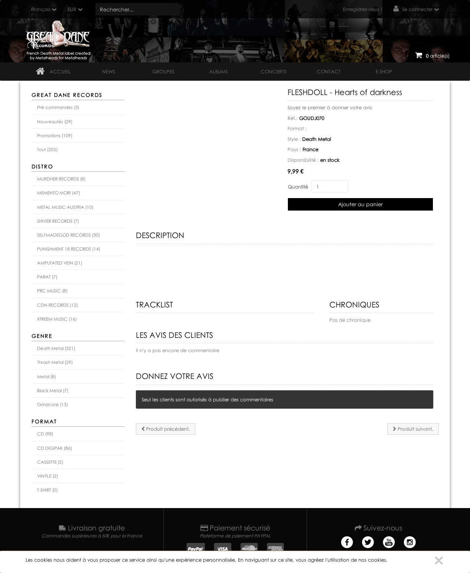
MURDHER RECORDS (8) (61, 179)
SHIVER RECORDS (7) (58, 221)
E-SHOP (384, 71)
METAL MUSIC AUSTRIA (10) (65, 207)
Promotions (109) (54, 135)
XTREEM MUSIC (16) (57, 319)
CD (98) (45, 434)
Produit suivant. (414, 429)
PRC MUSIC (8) (52, 290)
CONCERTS (273, 71)
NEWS (108, 71)
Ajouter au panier (360, 204)
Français (40, 9)
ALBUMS (218, 71)
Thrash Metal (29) (55, 362)
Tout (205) (47, 149)
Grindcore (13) (52, 404)
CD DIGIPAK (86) (54, 448)
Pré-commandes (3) (58, 107)
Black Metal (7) (52, 390)
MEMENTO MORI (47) (58, 193)
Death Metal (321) (56, 348)
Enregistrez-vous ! (362, 9)
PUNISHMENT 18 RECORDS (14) (68, 249)
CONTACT (329, 71)
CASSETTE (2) (50, 462)
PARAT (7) (47, 277)
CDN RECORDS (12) (57, 305)
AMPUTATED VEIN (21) (59, 263)
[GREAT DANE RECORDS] (59, 38)
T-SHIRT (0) (47, 490)
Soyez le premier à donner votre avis (330, 107)
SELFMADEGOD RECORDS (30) (68, 235)
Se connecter (417, 9)
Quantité (298, 187)
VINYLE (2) (47, 476)
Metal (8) (46, 376)
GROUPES (163, 71)
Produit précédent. (167, 429)
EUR (72, 9)
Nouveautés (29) (54, 121)
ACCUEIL (60, 71)
